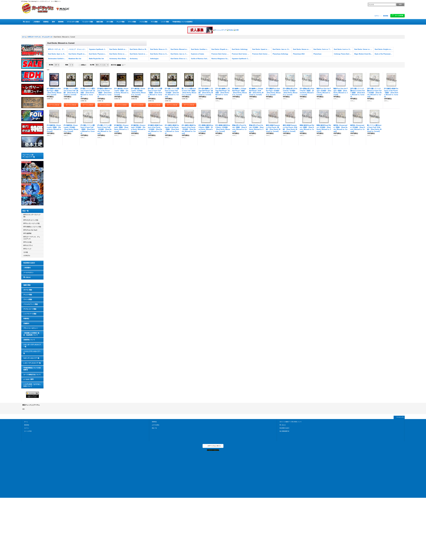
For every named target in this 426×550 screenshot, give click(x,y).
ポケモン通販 (27, 290)
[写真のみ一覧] (119, 65)
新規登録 (385, 15)
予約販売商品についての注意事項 (32, 369)
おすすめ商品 (155, 425)
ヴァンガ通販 (27, 299)
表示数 (51, 65)
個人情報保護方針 (284, 431)
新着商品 (154, 421)
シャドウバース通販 (29, 314)
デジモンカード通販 (29, 309)
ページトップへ (400, 417)
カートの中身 (28, 431)
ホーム (26, 421)
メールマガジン (28, 272)
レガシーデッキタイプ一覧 (32, 363)
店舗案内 (26, 323)
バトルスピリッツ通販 (30, 304)
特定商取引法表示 (29, 263)
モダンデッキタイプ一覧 (31, 358)
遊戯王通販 (27, 285)
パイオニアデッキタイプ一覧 (32, 352)
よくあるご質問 (28, 379)
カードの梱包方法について (32, 374)
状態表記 (26, 318)
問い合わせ (27, 277)
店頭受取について (29, 340)
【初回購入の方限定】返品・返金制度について (31, 334)
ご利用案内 (27, 267)
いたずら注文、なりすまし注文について (32, 385)
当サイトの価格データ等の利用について (291, 421)
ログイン (377, 15)
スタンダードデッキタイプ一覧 (32, 345)
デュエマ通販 (27, 294)
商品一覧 (154, 428)
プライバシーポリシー (30, 328)
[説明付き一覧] (124, 65)
